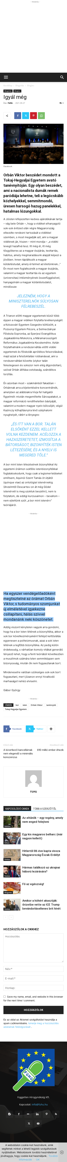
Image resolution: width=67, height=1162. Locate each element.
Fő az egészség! (33, 884)
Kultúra (7, 826)
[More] (51, 728)
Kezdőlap (7, 85)
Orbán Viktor (37, 705)
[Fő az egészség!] (12, 888)
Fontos (7, 859)
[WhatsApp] (41, 115)
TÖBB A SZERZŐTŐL (44, 808)
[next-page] (11, 917)
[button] (5, 77)
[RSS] (55, 1114)
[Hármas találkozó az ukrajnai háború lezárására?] (12, 871)
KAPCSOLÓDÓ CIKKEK (17, 808)
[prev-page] (5, 917)
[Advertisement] (33, 37)
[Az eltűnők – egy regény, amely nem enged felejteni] (12, 822)
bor (17, 705)
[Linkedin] (37, 1114)
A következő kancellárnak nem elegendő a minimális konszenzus (18, 753)
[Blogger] (9, 1114)
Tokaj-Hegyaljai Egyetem (16, 709)
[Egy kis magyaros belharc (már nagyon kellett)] (12, 838)
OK (38, 1159)
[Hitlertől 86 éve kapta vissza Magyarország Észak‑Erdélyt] (12, 855)
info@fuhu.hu (40, 1104)
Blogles (30, 85)
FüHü (10, 103)
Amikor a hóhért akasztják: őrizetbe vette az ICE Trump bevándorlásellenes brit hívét (41, 904)
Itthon (6, 843)
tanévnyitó (51, 705)
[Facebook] (17, 115)
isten (25, 705)
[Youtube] (38, 1123)
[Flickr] (28, 1114)
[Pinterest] (33, 115)
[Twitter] (25, 115)
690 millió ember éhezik (50, 749)
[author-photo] (33, 786)
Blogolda (19, 85)
